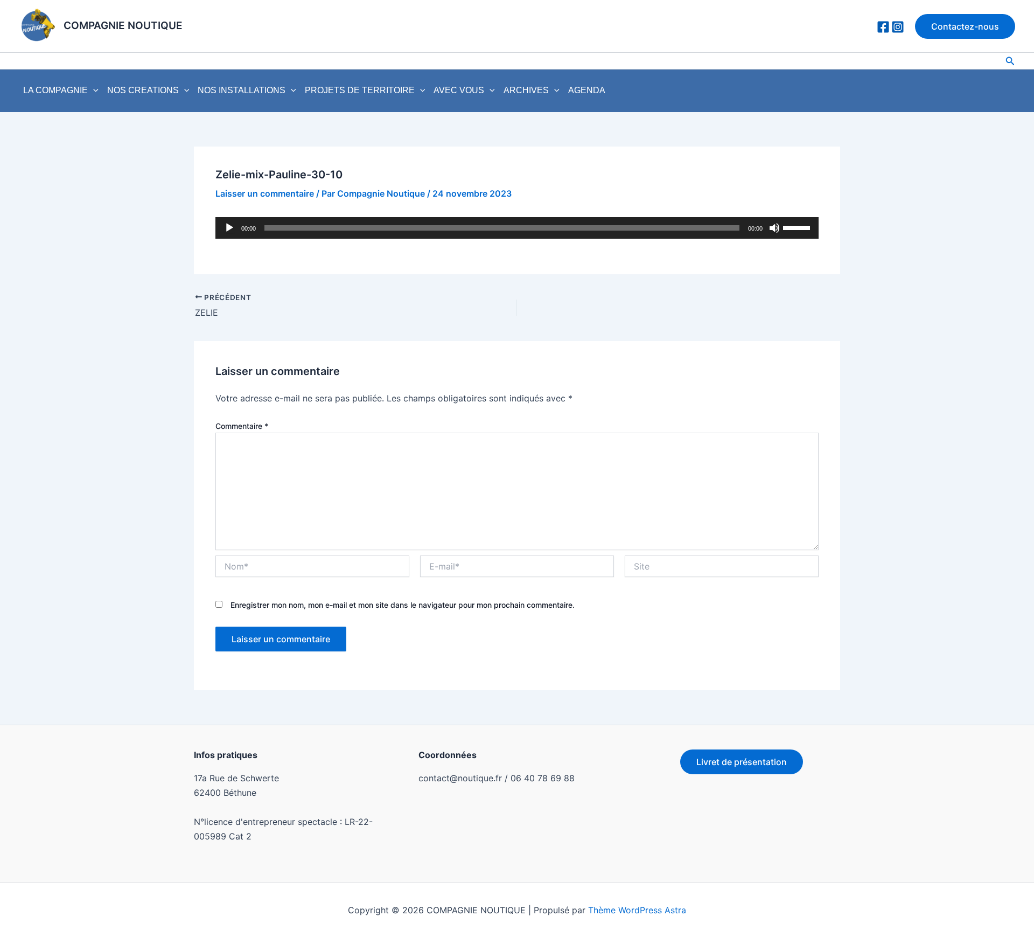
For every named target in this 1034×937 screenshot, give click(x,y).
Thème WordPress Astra (637, 910)
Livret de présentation (741, 761)
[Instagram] (897, 26)
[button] (965, 26)
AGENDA (586, 90)
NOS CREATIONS (143, 90)
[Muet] (774, 228)
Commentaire (241, 426)
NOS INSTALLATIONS (241, 90)
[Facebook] (883, 26)
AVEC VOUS (459, 90)
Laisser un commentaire (264, 193)
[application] (93, 90)
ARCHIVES (526, 90)
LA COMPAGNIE (55, 90)
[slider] (798, 227)
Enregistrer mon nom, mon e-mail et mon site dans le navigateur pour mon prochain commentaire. (402, 604)
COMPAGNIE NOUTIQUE (123, 25)
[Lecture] (229, 228)
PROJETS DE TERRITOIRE (360, 90)
